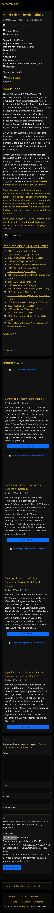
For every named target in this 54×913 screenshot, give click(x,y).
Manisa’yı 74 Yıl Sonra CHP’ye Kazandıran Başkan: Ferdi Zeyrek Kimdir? (22, 582)
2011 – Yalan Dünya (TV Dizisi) (22, 271)
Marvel (23, 896)
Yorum (7, 753)
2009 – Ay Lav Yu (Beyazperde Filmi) (24, 309)
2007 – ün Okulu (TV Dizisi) (20, 312)
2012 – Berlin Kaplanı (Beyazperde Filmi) (27, 264)
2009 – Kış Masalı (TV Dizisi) (21, 292)
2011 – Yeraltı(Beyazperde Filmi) (23, 268)
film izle (37, 886)
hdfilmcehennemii (22, 886)
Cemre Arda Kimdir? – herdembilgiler (25, 398)
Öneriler (26, 901)
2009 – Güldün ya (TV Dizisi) (20, 305)
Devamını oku (28, 446)
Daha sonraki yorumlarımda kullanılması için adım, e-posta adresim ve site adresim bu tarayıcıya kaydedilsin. (26, 824)
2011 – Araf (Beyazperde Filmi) (22, 281)
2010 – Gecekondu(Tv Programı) (23, 285)
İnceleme (38, 901)
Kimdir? (25, 403)
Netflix (12, 896)
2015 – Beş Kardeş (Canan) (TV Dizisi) (25, 257)
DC (44, 896)
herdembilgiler (10, 4)
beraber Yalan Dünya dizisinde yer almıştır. (24, 184)
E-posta (7, 796)
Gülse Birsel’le (40, 181)
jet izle (9, 886)
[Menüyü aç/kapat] (48, 4)
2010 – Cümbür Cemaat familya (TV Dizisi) (28, 288)
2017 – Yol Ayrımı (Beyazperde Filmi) (25, 254)
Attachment (8, 833)
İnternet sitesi (9, 807)
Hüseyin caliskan (34, 19)
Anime (14, 901)
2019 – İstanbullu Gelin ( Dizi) (21, 251)
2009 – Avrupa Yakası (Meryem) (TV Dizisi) (27, 302)
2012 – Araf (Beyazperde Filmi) (22, 261)
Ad (5, 785)
